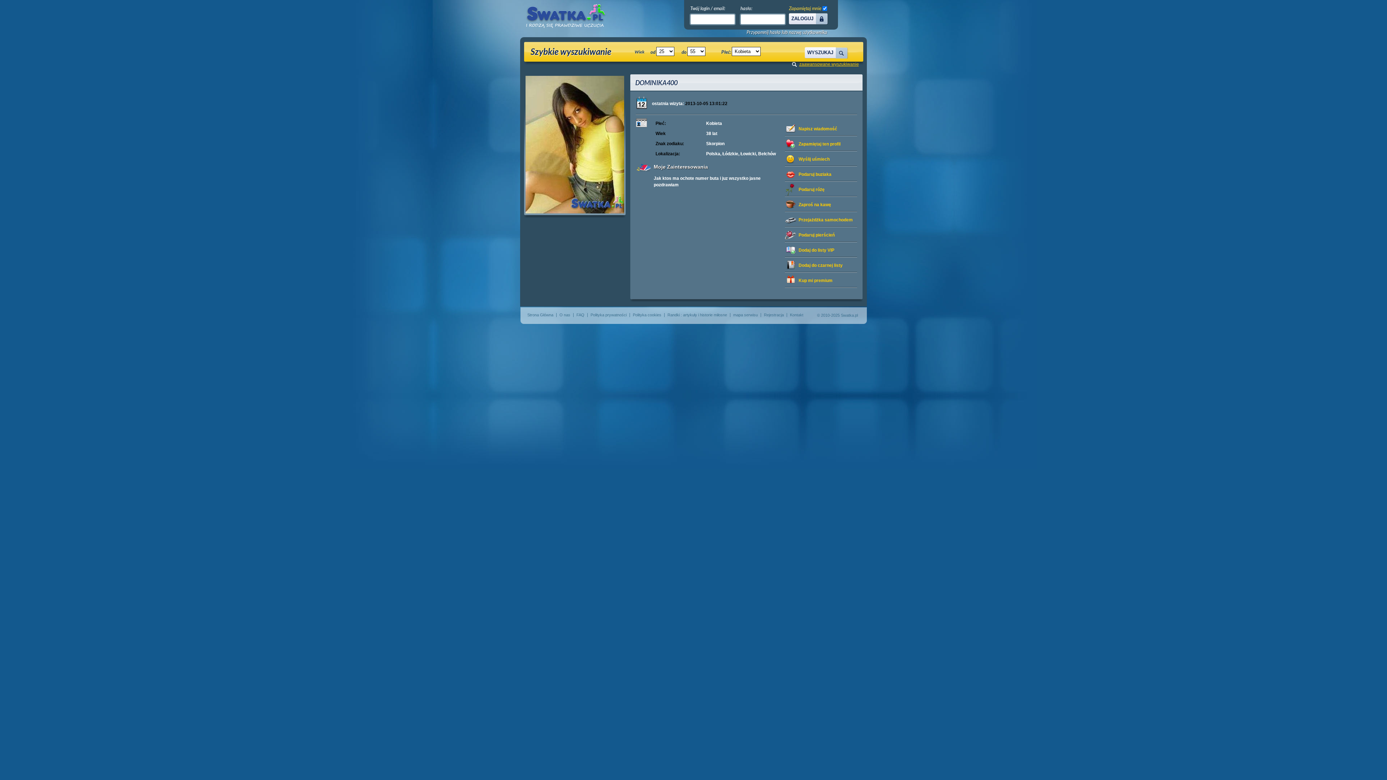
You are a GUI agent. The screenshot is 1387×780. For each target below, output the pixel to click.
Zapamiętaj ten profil (820, 144)
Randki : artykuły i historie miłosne (697, 315)
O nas (564, 315)
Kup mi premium (816, 280)
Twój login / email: (707, 8)
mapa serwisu (745, 315)
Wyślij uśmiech (814, 159)
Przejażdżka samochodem (826, 219)
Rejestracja (774, 315)
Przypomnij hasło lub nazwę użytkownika (787, 32)
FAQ (580, 315)
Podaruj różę (812, 189)
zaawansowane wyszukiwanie (829, 64)
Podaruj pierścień (817, 235)
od (653, 52)
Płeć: (726, 52)
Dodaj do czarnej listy (821, 265)
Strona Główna (540, 315)
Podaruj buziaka (815, 174)
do (684, 52)
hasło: (746, 8)
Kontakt (796, 315)
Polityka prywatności (609, 315)
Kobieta (714, 123)
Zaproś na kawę (815, 204)
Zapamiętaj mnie (805, 8)
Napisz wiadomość (818, 128)
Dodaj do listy (816, 250)
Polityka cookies (647, 315)
